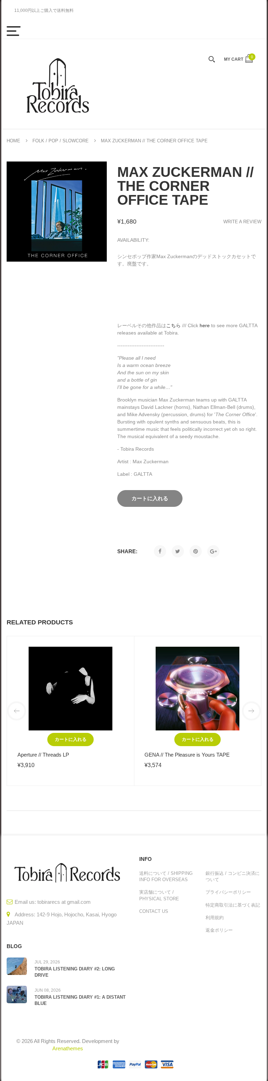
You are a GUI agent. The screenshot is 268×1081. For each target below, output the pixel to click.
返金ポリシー (219, 930)
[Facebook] (160, 551)
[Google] (213, 551)
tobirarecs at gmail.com (64, 902)
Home (13, 140)
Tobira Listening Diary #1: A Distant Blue (80, 1000)
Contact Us (153, 911)
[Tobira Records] (57, 84)
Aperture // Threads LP (43, 755)
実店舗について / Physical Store (159, 895)
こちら (173, 325)
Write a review (242, 221)
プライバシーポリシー (228, 892)
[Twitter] (178, 551)
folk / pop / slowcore (60, 140)
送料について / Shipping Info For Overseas (166, 876)
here (205, 325)
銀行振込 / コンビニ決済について (233, 876)
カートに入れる (71, 739)
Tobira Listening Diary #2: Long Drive (75, 972)
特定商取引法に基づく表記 (233, 905)
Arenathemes (67, 1048)
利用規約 (215, 917)
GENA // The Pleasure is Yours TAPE (187, 755)
